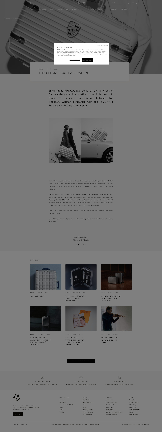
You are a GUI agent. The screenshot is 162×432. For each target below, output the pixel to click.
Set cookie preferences (75, 60)
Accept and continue (87, 60)
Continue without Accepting (102, 45)
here (66, 52)
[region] (81, 54)
